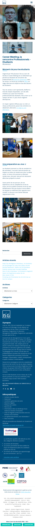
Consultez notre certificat (11, 457)
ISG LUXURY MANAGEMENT (15, 498)
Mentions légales (9, 403)
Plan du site (7, 407)
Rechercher (6, 250)
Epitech (7, 509)
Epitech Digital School (17, 509)
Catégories (6, 300)
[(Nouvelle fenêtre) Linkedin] (8, 388)
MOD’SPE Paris (22, 502)
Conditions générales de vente (13, 401)
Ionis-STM (12, 513)
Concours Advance (25, 515)
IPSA (28, 504)
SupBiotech (17, 506)
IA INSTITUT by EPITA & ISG (13, 504)
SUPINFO (23, 513)
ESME (24, 504)
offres (26, 81)
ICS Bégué (11, 502)
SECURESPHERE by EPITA (11, 515)
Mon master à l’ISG (8, 275)
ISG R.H (23, 500)
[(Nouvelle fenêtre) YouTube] (11, 388)
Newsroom (7, 399)
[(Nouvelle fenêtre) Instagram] (14, 388)
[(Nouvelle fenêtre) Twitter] (5, 388)
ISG (5, 498)
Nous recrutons (9, 418)
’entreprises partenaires (20, 79)
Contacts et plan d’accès (11, 397)
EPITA (29, 502)
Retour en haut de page (29, 518)
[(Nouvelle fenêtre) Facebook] (3, 388)
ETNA (18, 513)
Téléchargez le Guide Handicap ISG (13, 425)
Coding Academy (15, 511)
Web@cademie (25, 511)
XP (16, 502)
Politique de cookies (10, 405)
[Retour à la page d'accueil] (4, 2)
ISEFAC (5, 502)
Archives (5, 288)
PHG (28, 513)
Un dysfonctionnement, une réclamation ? (17, 416)
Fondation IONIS (18, 517)
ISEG (28, 500)
